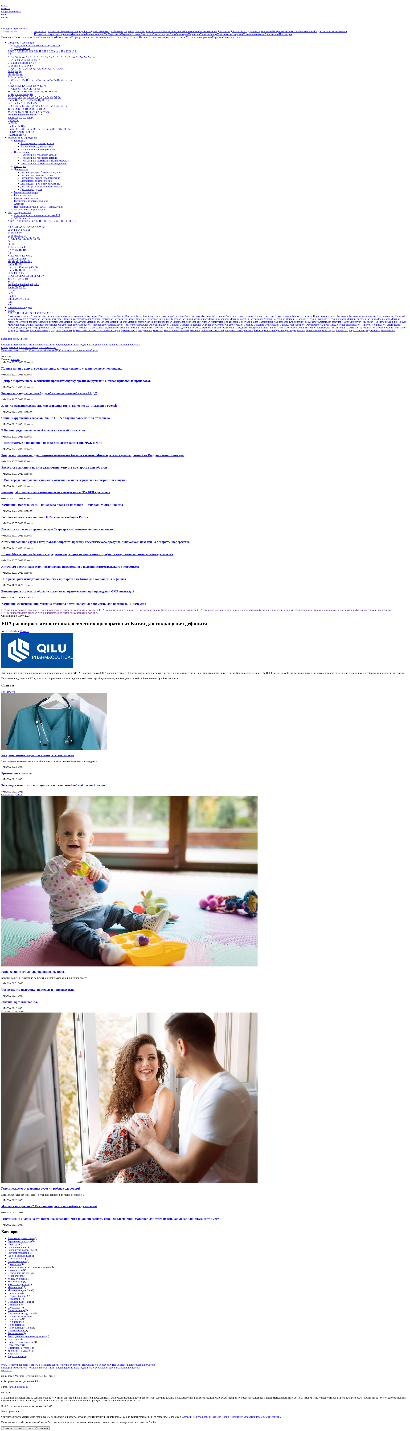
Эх (68, 129)
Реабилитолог (138, 327)
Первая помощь (208, 34)
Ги (15, 65)
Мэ (46, 91)
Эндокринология (232, 37)
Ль (30, 88)
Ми (21, 91)
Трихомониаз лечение (16, 773)
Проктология (272, 34)
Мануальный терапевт (32, 324)
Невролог (84, 324)
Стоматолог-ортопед (381, 327)
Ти (22, 108)
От (51, 97)
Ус (40, 111)
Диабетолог (178, 321)
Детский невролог (296, 319)
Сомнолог (228, 327)
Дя (38, 238)
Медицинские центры (26, 192)
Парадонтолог (337, 324)
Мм (30, 91)
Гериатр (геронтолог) (324, 316)
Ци (13, 120)
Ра (12, 103)
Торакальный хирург (108, 330)
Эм (38, 129)
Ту (36, 108)
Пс (43, 100)
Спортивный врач (267, 327)
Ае (31, 57)
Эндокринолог (357, 330)
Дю (61, 68)
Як (9, 134)
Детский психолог (29, 321)
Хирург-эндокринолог (292, 330)
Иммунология (279, 31)
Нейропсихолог (99, 324)
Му (42, 91)
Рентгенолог (167, 327)
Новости (24, 631)
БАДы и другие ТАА (67, 344)
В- (9, 62)
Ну (27, 94)
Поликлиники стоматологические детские (43, 163)
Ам (54, 57)
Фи (17, 114)
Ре (15, 103)
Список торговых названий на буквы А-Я (37, 45)
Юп (28, 131)
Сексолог (217, 327)
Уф (47, 111)
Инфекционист (237, 321)
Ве (19, 62)
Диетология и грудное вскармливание (251, 31)
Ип (51, 80)
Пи (20, 100)
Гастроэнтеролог (253, 316)
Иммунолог (203, 321)
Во (26, 62)
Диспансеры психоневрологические (40, 178)
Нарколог (73, 324)
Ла (12, 88)
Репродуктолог (183, 327)
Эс (53, 129)
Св (16, 106)
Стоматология (156, 37)
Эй (27, 129)
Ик (31, 80)
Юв (10, 131)
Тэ (43, 108)
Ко (27, 85)
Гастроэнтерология (151, 31)
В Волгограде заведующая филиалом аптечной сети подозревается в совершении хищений (64, 480)
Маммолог (13, 324)
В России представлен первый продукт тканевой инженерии (43, 430)
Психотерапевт (96, 327)
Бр (28, 60)
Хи (20, 117)
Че (12, 123)
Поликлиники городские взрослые (39, 155)
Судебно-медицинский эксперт (33, 330)
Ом (32, 97)
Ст (53, 106)
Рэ (32, 103)
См (35, 106)
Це (9, 120)
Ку (38, 85)
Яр (20, 134)
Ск (27, 106)
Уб (9, 111)
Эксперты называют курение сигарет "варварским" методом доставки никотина (58, 529)
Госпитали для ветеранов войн (31, 201)
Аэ (93, 57)
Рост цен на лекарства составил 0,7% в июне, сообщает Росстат (45, 517)
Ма (13, 91)
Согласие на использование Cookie (78, 350)
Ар (66, 57)
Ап (62, 57)
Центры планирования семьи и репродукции (38, 206)
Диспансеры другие (31, 189)
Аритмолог (80, 316)
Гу (28, 65)
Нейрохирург (115, 324)
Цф (17, 120)
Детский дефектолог (169, 319)
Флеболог (195, 330)
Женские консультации (26, 198)
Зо (25, 77)
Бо (25, 60)
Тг (15, 108)
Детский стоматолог (98, 321)
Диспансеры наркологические (36, 175)
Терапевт (67, 330)
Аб (16, 57)
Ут (44, 111)
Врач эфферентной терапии (210, 316)
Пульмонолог (112, 327)
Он (36, 97)
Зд (15, 247)
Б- (9, 60)
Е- (9, 241)
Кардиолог (252, 321)
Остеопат (259, 324)
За (9, 77)
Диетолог (191, 321)
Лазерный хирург (351, 321)
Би (18, 60)
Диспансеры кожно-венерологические (41, 186)
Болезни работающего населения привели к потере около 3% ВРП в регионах (55, 492)
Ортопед (248, 324)
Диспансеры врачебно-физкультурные (41, 172)
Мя (55, 91)
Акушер (12, 316)
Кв (12, 85)
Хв (13, 117)
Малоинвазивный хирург (392, 321)
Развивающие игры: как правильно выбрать (33, 971)
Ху (31, 117)
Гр (25, 65)
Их (70, 80)
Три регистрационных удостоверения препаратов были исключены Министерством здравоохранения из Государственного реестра (92, 455)
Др (45, 68)
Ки (19, 85)
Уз (16, 111)
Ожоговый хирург (159, 324)
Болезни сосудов (105, 31)
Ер (20, 71)
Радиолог (125, 327)
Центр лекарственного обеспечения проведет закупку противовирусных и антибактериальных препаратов (76, 380)
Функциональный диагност (237, 330)
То (30, 108)
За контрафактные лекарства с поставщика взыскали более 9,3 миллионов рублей (59, 405)
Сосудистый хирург (246, 327)
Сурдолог (56, 330)
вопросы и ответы (11, 11)
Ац (85, 57)
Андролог (36, 316)
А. (9, 57)
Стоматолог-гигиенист (303, 327)
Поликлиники (22, 152)
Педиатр (365, 324)
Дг (23, 68)
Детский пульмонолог (51, 321)
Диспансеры (21, 169)
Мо (34, 91)
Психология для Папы (26, 37)
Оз (20, 97)
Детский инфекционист (194, 319)
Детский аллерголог (52, 319)
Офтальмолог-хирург (317, 324)
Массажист (51, 324)
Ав (19, 57)
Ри (18, 103)
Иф (66, 80)
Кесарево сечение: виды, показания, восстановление (37, 755)
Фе (13, 114)
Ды (53, 68)
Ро (21, 103)
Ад (27, 57)
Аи (38, 57)
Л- (9, 88)
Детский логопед (239, 319)
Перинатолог (377, 324)
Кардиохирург (267, 321)
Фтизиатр (216, 330)
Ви (23, 62)
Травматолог (128, 330)
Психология (7, 37)
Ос (47, 97)
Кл (23, 85)
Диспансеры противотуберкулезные (40, 183)
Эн (42, 129)
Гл (18, 65)
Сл (31, 106)
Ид (23, 80)
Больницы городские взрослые (37, 143)
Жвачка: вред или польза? (20, 1002)
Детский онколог (337, 319)
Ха (9, 117)
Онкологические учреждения (30, 209)
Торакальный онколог (85, 330)
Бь (29, 229)
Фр (29, 114)
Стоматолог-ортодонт (358, 327)
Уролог (168, 330)
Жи (17, 74)
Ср (50, 106)
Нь (31, 94)
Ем (16, 71)
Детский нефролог (317, 319)
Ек (12, 71)
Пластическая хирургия (230, 34)
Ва (12, 62)
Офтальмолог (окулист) (292, 324)
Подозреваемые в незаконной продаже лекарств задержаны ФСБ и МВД (51, 442)
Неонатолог (130, 324)
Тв (12, 108)
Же (13, 74)
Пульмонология (47, 37)
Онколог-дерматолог (213, 324)
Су (57, 106)
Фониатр (206, 330)
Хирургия (217, 37)
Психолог (82, 327)
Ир (55, 80)
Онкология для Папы (164, 34)
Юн (23, 131)
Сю (65, 106)
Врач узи (189, 316)
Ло (23, 88)
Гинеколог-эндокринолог (363, 316)
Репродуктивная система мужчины (90, 37)
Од (17, 97)
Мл (25, 91)
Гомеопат (21, 319)
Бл (21, 60)
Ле (15, 88)
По (35, 100)
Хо (28, 117)
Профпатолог (57, 327)
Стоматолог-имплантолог (331, 327)
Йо (9, 83)
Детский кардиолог (219, 319)
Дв (19, 68)
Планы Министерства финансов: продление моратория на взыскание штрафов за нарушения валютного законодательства (87, 554)
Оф (55, 97)
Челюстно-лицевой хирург (320, 330)
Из (27, 80)
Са (9, 106)
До (42, 68)
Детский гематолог (102, 319)
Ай (42, 57)
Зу (28, 77)
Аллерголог (23, 316)
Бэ (39, 60)
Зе (15, 77)
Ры (28, 103)
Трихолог (158, 330)
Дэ (57, 68)
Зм (21, 77)
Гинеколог (342, 316)
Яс (24, 134)
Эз (23, 129)
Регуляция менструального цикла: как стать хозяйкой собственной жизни (53, 785)
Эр (50, 129)
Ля (38, 88)
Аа (12, 57)
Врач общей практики (148, 316)
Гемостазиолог (283, 316)
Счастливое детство (175, 37)
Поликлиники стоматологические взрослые (44, 160)
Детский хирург (137, 321)
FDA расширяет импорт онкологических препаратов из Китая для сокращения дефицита (63, 579)
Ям (13, 134)
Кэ (45, 85)
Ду (49, 68)
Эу (60, 129)
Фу (40, 114)
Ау (77, 57)
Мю (51, 91)
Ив (16, 80)
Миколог (63, 324)
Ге (12, 65)
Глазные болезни (208, 31)
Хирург (275, 330)
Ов (13, 97)
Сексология (116, 37)
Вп (30, 62)
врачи (112, 344)
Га (9, 65)
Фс (33, 114)
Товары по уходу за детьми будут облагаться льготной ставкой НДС (49, 393)
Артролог (92, 316)
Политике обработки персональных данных (256, 1416)
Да (16, 68)
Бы (35, 60)
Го (21, 65)
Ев (9, 71)
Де (26, 68)
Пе (12, 100)
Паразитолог (353, 324)
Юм (18, 131)
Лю (34, 88)
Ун (30, 111)
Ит (62, 80)
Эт (57, 129)
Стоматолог (284, 327)
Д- (9, 68)
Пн (32, 100)
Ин (43, 80)
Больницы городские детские (36, 146)
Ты (40, 108)
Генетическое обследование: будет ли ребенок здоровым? (41, 1188)
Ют (32, 131)
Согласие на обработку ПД (44, 350)
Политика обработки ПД (15, 350)
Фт (36, 114)
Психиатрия (285, 34)
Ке (16, 85)
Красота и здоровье (60, 34)
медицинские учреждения (94, 344)
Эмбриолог (342, 330)
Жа (9, 74)
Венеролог (104, 316)
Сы (61, 106)
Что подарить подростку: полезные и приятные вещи (38, 989)
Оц (59, 97)
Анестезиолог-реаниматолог (58, 316)
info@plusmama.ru (18, 1386)
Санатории (20, 166)
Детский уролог (118, 321)
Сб (12, 106)
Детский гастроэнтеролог (77, 319)
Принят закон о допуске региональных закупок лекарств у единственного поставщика (62, 368)
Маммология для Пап (96, 34)
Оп (40, 97)
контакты (6, 17)
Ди (34, 68)
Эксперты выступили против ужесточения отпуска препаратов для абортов (54, 467)
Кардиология (321, 31)
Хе (16, 117)
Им (39, 80)
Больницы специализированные (38, 149)
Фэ (37, 284)
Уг (12, 111)
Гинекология (192, 31)
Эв (12, 129)
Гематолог (269, 316)
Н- (9, 94)
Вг (15, 62)
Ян (17, 134)
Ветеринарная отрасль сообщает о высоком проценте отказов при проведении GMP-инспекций (67, 591)
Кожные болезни (337, 31)
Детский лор (256, 319)
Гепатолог (306, 316)
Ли (19, 88)
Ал (50, 57)
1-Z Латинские (22, 48)
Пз (16, 100)
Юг (14, 131)
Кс (34, 85)
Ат (73, 57)
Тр (33, 108)
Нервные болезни (131, 34)
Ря (35, 103)
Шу (23, 126)
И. (9, 80)
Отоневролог (272, 324)
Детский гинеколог (124, 319)
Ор (44, 97)
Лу (27, 88)
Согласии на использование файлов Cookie (205, 1416)
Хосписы (19, 203)
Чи (15, 123)
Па (9, 100)
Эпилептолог (388, 330)
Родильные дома (23, 195)
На (12, 94)
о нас (4, 14)
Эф (64, 129)
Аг (23, 57)
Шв (14, 126)
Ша (9, 126)
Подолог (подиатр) (26, 327)
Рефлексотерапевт (202, 327)
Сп (46, 106)
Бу (32, 60)
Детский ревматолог (75, 321)
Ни (20, 94)
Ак (46, 57)
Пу (47, 100)
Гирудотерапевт (386, 316)
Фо (25, 114)
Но (24, 94)
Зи (18, 77)
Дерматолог (33, 319)
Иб (12, 80)
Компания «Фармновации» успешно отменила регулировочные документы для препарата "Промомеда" (74, 603)
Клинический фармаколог (303, 321)
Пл (28, 100)
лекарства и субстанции (42, 344)
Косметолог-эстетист (329, 321)
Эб (9, 129)
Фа (9, 114)
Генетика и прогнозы (173, 31)
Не (16, 94)
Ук (19, 111)
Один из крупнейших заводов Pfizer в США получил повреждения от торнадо (55, 418)
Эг (16, 129)
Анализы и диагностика (47, 31)
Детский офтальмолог (378, 319)
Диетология (223, 31)
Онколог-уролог (234, 324)
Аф (81, 57)
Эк (31, 129)
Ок (24, 97)
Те (19, 108)
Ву (34, 62)
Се (20, 106)
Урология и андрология (199, 37)
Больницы (19, 140)
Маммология (78, 34)
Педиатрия (194, 34)
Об (9, 97)
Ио (47, 80)
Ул (22, 111)
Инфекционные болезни (300, 31)
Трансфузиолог (143, 330)
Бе (15, 60)
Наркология (114, 34)
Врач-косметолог (234, 316)
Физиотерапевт (180, 330)
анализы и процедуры (128, 344)
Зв (12, 77)
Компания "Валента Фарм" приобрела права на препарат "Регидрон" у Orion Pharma (62, 504)
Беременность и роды (72, 31)
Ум (26, 111)
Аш (89, 57)
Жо (21, 74)
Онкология (147, 34)
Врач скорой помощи (172, 316)
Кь (41, 85)
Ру (25, 103)
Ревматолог (153, 327)
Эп (46, 129)
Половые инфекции (254, 34)
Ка (9, 85)
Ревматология (63, 37)
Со (42, 106)
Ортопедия (182, 34)
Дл (38, 68)
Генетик (296, 316)
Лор (376, 321)
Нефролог (142, 324)
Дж (30, 68)
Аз (34, 57)
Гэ (31, 65)
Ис (58, 80)
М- (9, 91)
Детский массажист (274, 319)
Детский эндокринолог (159, 321)
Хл (24, 117)
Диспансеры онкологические (36, 180)
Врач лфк (130, 316)
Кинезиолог (281, 321)
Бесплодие (90, 31)
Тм (26, 108)
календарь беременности (14, 28)
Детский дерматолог (146, 319)
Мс (38, 91)
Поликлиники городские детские (38, 157)
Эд (20, 129)
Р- (9, 103)
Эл (34, 129)
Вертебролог (118, 316)
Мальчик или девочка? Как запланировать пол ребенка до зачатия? (49, 1206)
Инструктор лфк (219, 321)
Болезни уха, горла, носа (127, 31)
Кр (30, 85)
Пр (39, 100)
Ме (17, 91)
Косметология (41, 34)
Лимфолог (367, 321)
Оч (36, 267)
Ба (12, 60)
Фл (21, 114)
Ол (28, 97)
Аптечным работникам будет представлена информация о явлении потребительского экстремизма (70, 566)
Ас (70, 57)
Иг (20, 80)
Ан (58, 57)
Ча (9, 123)
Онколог (174, 324)
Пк (24, 100)
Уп (33, 111)
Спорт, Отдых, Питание (136, 37)
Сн (39, 106)
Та (9, 108)
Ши (18, 126)
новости (5, 8)
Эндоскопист (372, 330)
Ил (35, 80)
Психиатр (70, 327)
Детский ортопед (356, 319)
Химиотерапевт (262, 330)
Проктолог (43, 327)
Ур (37, 111)
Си (23, 106)
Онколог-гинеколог (190, 324)
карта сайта (51, 1364)
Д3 (12, 68)
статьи (4, 5)
